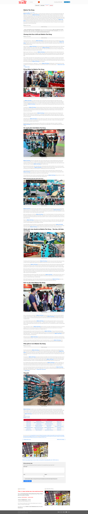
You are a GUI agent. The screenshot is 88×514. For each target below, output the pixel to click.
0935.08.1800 (32, 457)
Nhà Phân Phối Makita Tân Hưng (31, 437)
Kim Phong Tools (27, 457)
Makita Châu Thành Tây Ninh (29, 427)
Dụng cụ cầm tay (33, 459)
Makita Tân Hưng (55, 435)
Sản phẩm (42, 5)
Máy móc (50, 459)
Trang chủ (37, 5)
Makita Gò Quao (28, 421)
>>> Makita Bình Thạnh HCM (41, 369)
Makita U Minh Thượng (49, 421)
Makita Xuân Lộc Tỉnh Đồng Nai (59, 426)
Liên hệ (51, 5)
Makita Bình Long (27, 439)
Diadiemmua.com (35, 506)
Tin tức (47, 5)
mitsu (34, 12)
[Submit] (39, 2)
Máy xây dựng (39, 459)
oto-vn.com (40, 506)
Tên (24, 474)
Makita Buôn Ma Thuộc (39, 426)
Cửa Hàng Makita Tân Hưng (34, 435)
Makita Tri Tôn (49, 428)
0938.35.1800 (38, 457)
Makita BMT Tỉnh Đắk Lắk (38, 425)
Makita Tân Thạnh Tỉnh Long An (49, 427)
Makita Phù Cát (28, 428)
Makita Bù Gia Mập (60, 439)
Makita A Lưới (59, 425)
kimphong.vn (24, 499)
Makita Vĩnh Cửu (28, 425)
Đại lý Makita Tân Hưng (41, 435)
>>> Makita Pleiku (26, 66)
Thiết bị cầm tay (56, 459)
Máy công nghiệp (45, 459)
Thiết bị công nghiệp (26, 459)
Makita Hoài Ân (49, 426)
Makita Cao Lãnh (59, 421)
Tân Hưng (26, 417)
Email (46, 474)
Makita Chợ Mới (28, 422)
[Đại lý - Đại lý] (22, 2)
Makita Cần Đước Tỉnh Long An (38, 427)
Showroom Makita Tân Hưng (30, 436)
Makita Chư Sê (59, 422)
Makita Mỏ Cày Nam (49, 422)
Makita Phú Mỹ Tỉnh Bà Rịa (39, 428)
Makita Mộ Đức (28, 426)
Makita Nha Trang (38, 421)
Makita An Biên (59, 428)
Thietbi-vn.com (28, 506)
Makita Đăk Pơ (59, 427)
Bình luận (26, 466)
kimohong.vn (20, 507)
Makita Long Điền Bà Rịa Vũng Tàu (39, 422)
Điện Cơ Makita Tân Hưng (48, 435)
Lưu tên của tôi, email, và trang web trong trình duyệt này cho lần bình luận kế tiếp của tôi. (41, 478)
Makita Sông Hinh (48, 425)
